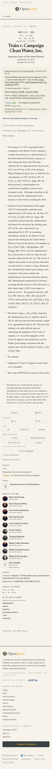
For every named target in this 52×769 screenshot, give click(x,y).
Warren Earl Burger (16, 497)
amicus (5, 606)
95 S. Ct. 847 (26, 36)
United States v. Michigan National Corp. (25, 98)
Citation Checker (9, 720)
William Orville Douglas (18, 556)
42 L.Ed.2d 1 (20, 399)
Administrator (8, 603)
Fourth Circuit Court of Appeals (27, 475)
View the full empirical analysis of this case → (21, 118)
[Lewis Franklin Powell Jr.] (5, 524)
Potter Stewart (15, 530)
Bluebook (42, 429)
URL (8, 429)
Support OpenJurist (26, 744)
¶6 (6, 372)
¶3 (6, 313)
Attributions (26, 759)
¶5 (6, 362)
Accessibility (27, 755)
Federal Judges (9, 700)
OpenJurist (6, 26)
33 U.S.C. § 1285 (17, 92)
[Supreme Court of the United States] (5, 564)
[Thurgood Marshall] (5, 538)
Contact (40, 755)
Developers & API (10, 730)
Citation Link (24, 429)
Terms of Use (39, 759)
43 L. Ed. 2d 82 (26, 38)
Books (5, 716)
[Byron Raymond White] (5, 505)
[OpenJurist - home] (26, 9)
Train (5, 615)
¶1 (6, 147)
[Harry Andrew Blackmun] (5, 511)
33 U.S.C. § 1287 (31, 92)
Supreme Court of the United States (26, 56)
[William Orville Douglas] (5, 557)
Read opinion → (14, 567)
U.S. (25, 26)
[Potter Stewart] (5, 531)
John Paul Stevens (16, 517)
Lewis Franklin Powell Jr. (19, 523)
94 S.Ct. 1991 (23, 295)
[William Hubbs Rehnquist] (5, 544)
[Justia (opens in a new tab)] (33, 680)
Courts (5, 703)
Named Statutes (9, 710)
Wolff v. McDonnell (20, 95)
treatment (7, 618)
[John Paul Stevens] (5, 518)
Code (5, 693)
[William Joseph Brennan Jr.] (5, 551)
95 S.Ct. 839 (39, 303)
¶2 (6, 205)
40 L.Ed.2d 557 (38, 295)
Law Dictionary (9, 697)
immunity (6, 609)
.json (14, 631)
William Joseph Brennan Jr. (19, 550)
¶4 (6, 356)
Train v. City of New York (31, 313)
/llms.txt (6, 733)
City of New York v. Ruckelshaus (23, 246)
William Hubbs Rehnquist (19, 543)
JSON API (6, 737)
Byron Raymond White (18, 504)
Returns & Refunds (10, 759)
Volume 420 (17, 26)
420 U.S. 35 (26, 303)
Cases (5, 690)
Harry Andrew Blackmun (19, 510)
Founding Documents (11, 713)
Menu (8, 16)
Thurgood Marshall (16, 537)
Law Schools (8, 706)
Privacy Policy (8, 763)
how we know (16, 106)
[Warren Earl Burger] (5, 498)
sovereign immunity (14, 387)
